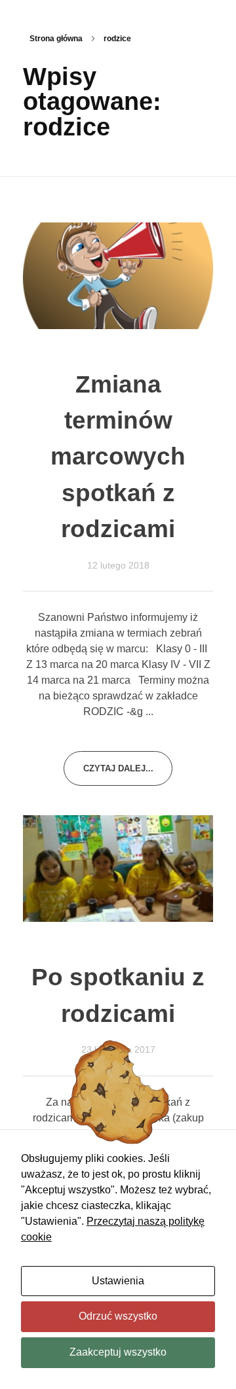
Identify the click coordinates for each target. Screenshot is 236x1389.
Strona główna (56, 38)
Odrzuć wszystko (118, 1316)
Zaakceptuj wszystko (118, 1352)
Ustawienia (118, 1280)
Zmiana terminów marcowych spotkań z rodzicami (118, 456)
